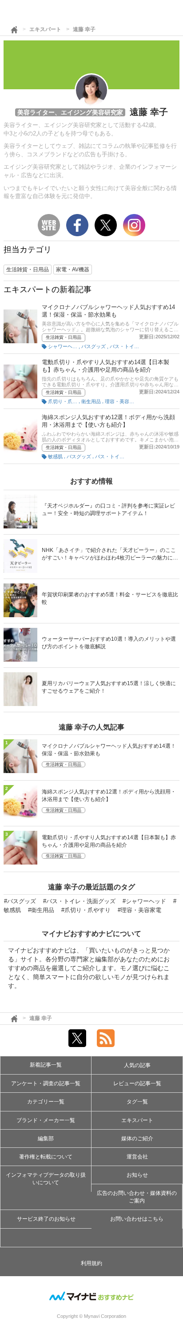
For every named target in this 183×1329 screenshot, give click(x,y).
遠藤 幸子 (84, 29)
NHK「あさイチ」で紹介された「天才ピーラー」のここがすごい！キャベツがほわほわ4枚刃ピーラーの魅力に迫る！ (110, 555)
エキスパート (45, 29)
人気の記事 (137, 1065)
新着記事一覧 (46, 1065)
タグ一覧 (137, 1102)
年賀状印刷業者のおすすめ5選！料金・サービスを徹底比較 (110, 598)
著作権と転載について (45, 1157)
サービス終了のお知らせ (46, 1219)
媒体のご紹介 (137, 1138)
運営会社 (137, 1157)
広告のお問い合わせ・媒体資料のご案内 (137, 1197)
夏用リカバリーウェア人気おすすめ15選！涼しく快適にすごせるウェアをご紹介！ (109, 687)
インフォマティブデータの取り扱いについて (46, 1179)
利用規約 (91, 1263)
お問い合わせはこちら (136, 1219)
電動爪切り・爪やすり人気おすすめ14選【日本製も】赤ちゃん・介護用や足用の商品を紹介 (109, 841)
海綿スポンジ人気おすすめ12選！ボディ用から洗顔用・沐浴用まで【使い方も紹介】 (109, 795)
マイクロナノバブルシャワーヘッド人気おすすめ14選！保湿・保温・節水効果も (109, 750)
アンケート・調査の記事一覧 (45, 1083)
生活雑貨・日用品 (63, 337)
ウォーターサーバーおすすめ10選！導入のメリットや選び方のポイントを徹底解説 (109, 643)
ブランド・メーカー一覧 (45, 1120)
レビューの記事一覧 (137, 1083)
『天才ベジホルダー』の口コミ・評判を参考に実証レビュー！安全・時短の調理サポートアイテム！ (108, 509)
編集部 (46, 1138)
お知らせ (137, 1175)
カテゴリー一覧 (45, 1102)
